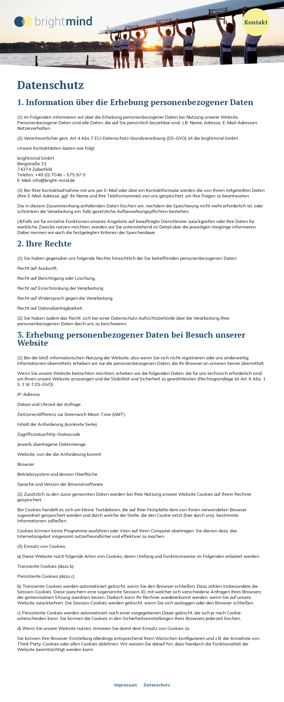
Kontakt (256, 22)
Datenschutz (157, 685)
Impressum (125, 685)
